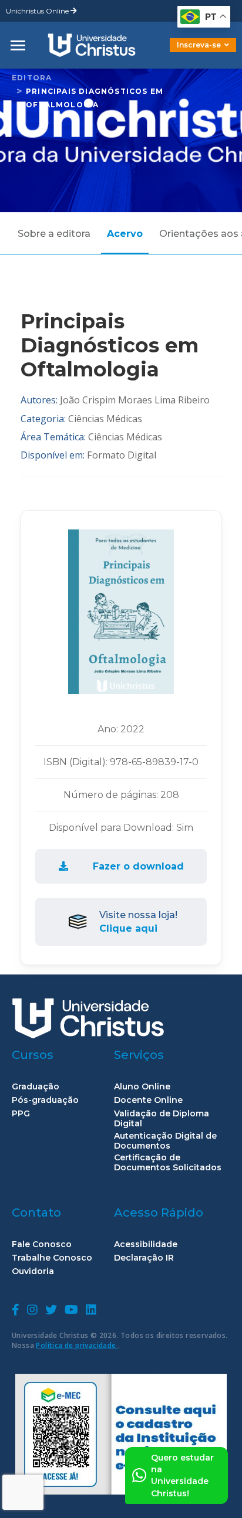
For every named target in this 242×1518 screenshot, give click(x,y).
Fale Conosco (42, 1244)
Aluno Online (142, 1087)
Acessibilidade (145, 1244)
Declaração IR (144, 1258)
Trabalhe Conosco (52, 1258)
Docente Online (148, 1100)
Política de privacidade (77, 1345)
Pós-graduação (45, 1100)
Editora (32, 77)
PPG (21, 1114)
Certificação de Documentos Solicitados (167, 1163)
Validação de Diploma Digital (161, 1119)
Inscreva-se (199, 44)
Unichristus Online (38, 10)
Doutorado (183, 53)
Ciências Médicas (105, 418)
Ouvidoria (33, 1271)
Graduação (35, 1087)
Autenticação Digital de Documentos (165, 1141)
